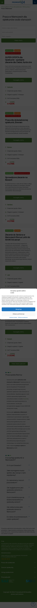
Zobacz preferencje (18, 314)
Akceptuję (19, 309)
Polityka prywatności (23, 317)
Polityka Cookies (13, 317)
